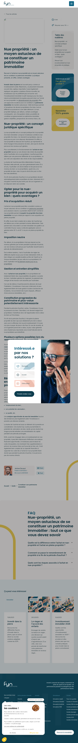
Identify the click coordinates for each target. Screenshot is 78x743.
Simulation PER (57, 707)
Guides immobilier (72, 720)
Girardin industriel (23, 701)
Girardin (20, 699)
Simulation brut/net (58, 704)
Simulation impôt (58, 699)
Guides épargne (71, 712)
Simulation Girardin (58, 701)
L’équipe (6, 698)
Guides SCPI (70, 717)
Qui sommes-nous (9, 695)
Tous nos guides (71, 699)
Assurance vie (39, 701)
